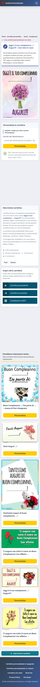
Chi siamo (27, 677)
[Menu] (37, 3)
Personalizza (20, 415)
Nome (26, 36)
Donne (13, 262)
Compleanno (33, 36)
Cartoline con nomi (15, 673)
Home (4, 36)
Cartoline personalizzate (15, 36)
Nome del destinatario (13, 136)
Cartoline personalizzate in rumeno (20, 668)
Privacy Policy (14, 677)
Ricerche (29, 673)
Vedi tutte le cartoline (21, 653)
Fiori (5, 262)
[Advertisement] (20, 21)
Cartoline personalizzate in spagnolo (20, 664)
